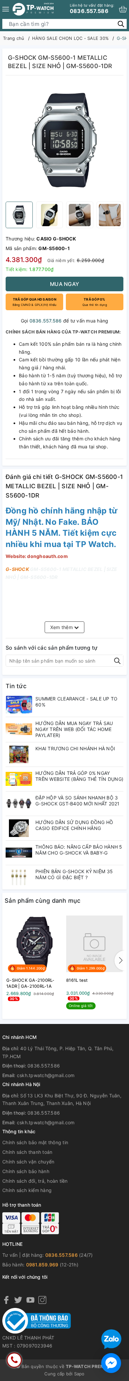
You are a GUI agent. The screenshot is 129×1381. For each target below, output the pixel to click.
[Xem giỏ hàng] (123, 9)
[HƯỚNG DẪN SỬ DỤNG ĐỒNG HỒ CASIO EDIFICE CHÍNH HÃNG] (19, 828)
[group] (64, 140)
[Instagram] (42, 1299)
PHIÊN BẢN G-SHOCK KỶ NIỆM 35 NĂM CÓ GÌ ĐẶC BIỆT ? (74, 874)
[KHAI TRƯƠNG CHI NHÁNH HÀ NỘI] (19, 754)
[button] (119, 960)
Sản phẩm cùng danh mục (43, 900)
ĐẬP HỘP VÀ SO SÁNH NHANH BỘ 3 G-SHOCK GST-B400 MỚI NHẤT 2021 (77, 800)
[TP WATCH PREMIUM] (33, 9)
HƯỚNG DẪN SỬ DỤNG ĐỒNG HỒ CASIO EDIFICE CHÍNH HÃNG (74, 825)
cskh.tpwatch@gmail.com (46, 1075)
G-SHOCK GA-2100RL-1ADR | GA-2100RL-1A (30, 983)
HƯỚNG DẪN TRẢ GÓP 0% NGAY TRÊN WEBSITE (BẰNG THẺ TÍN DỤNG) (79, 776)
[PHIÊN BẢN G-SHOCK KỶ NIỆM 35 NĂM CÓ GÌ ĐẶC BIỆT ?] (19, 877)
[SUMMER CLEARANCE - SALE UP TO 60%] (19, 704)
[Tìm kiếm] (121, 24)
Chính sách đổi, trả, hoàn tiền (35, 1181)
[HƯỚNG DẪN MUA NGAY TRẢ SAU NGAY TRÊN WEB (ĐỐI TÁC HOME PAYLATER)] (19, 729)
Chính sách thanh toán (27, 1152)
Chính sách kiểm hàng (27, 1190)
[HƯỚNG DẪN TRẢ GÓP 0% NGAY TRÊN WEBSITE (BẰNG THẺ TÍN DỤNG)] (19, 779)
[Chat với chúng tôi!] (111, 1363)
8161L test (77, 980)
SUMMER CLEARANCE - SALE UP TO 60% (76, 701)
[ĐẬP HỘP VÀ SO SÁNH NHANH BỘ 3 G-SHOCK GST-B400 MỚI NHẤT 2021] (19, 803)
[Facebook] (6, 1299)
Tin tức (16, 686)
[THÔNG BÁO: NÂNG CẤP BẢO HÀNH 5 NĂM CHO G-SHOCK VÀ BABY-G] (19, 853)
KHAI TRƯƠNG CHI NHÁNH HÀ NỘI (75, 748)
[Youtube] (30, 1299)
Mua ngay (64, 284)
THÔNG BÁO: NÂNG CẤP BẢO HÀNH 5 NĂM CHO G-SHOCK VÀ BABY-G (78, 850)
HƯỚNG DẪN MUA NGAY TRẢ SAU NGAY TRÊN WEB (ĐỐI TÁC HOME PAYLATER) (74, 729)
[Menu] (5, 9)
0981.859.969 (42, 1264)
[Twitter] (18, 1299)
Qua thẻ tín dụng (94, 302)
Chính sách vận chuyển (28, 1161)
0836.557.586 (92, 8)
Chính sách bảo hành (25, 1171)
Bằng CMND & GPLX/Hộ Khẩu (35, 302)
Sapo (79, 1373)
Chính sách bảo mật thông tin (35, 1142)
